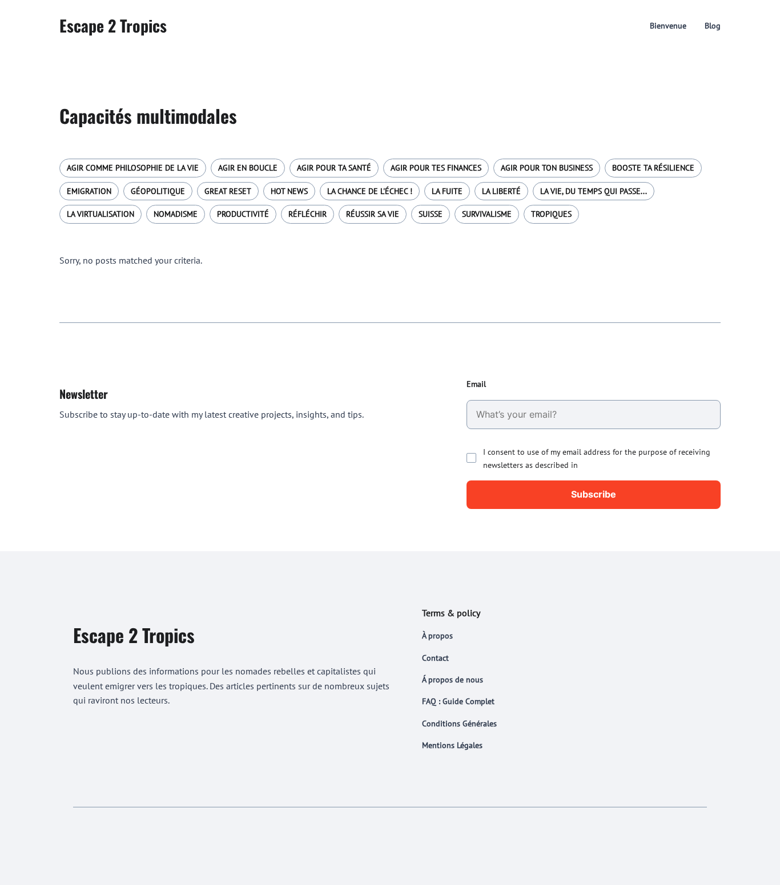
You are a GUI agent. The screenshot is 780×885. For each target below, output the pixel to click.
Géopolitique (158, 191)
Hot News (289, 191)
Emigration (89, 191)
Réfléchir (307, 214)
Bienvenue (668, 26)
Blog (713, 26)
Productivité (243, 214)
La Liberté (501, 191)
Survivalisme (487, 214)
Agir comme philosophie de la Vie (133, 168)
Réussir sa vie (372, 214)
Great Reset (227, 191)
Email (476, 384)
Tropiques (551, 214)
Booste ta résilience (653, 168)
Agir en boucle (248, 168)
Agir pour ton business (547, 168)
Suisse (431, 214)
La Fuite (447, 191)
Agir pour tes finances (436, 168)
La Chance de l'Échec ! (369, 191)
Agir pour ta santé (334, 168)
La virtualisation (100, 214)
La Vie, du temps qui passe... (593, 191)
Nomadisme (176, 214)
